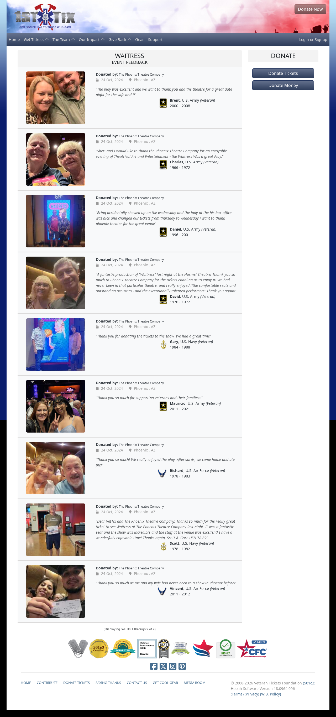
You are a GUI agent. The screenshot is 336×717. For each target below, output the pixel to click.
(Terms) (237, 694)
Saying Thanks (108, 682)
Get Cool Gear (165, 682)
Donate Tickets (283, 73)
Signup (321, 39)
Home (14, 39)
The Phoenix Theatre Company (141, 74)
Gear (139, 39)
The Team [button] (61, 39)
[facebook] (154, 666)
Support (155, 39)
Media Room (195, 682)
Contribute (47, 682)
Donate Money (283, 85)
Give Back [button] (117, 39)
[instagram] (172, 666)
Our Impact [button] (90, 39)
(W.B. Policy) (270, 694)
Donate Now (310, 9)
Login (304, 39)
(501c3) (309, 682)
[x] (163, 666)
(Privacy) (252, 694)
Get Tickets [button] (34, 39)
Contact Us (137, 682)
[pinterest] (182, 666)
